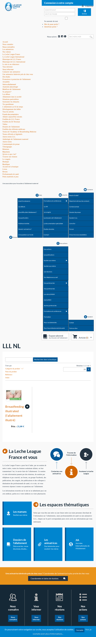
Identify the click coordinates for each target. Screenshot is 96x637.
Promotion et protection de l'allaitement (16, 79)
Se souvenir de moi (51, 21)
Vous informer (8, 69)
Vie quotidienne (8, 104)
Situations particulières (10, 99)
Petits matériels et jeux (10, 177)
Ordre (7, 378)
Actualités (6, 82)
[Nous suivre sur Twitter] (65, 37)
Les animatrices (8, 49)
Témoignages (7, 147)
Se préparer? (6, 92)
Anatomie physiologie (10, 87)
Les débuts (6, 94)
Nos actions (83, 618)
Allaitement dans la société (11, 97)
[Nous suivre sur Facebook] (62, 37)
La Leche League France (11, 54)
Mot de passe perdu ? (51, 24)
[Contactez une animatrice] (56, 454)
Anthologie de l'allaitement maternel (15, 139)
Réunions (6, 152)
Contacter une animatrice (11, 72)
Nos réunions (59, 618)
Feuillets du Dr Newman (11, 122)
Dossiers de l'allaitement (11, 127)
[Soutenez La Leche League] (86, 454)
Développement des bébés (11, 109)
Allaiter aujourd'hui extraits (12, 117)
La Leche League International (13, 57)
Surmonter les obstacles (10, 102)
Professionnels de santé (10, 174)
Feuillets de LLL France (11, 119)
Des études (6, 77)
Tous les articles (8, 112)
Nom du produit (11, 372)
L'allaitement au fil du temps (12, 107)
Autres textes (7, 142)
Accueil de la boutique (10, 167)
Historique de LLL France (11, 59)
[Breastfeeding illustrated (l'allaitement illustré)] (27, 406)
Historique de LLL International (13, 62)
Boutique (6, 164)
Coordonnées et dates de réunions (45, 578)
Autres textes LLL (9, 137)
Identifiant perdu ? (50, 27)
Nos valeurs (6, 52)
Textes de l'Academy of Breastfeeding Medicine (19, 132)
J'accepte (79, 630)
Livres (4, 169)
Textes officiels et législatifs (12, 134)
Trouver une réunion (9, 157)
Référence (8, 375)
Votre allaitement (9, 84)
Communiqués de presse (11, 144)
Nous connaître (8, 47)
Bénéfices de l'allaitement (11, 89)
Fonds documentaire (10, 114)
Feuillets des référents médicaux (13, 129)
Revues (5, 172)
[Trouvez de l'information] (71, 472)
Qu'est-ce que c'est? (9, 154)
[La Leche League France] (13, 6)
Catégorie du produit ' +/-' (14, 369)
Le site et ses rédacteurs (10, 64)
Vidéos (4, 124)
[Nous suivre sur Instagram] (59, 37)
